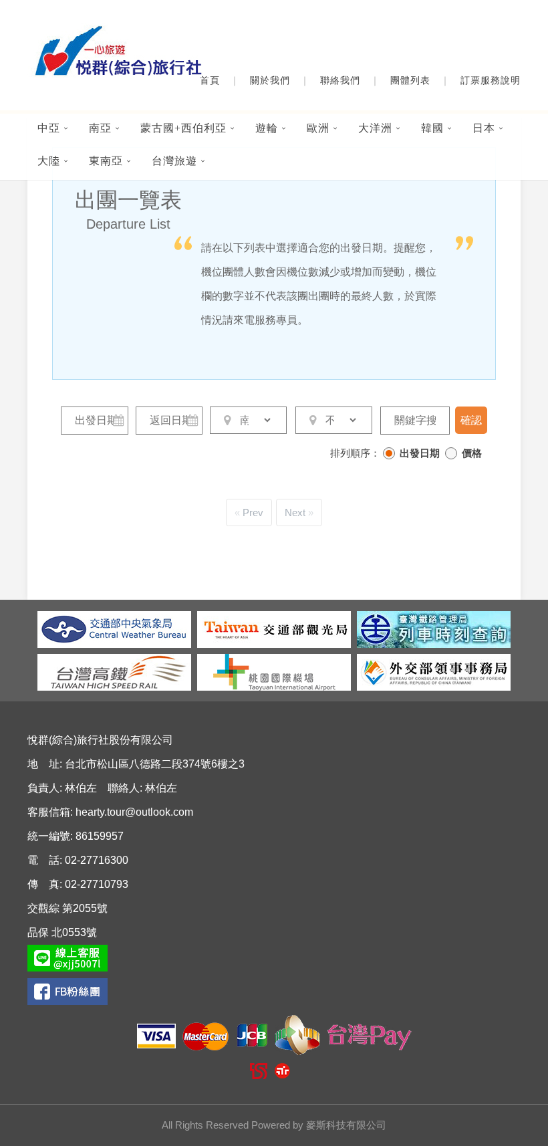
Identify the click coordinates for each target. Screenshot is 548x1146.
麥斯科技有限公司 (346, 1125)
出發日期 (420, 453)
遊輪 (266, 128)
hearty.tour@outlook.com (134, 812)
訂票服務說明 (490, 80)
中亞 (48, 128)
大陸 (48, 160)
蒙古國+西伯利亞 (183, 128)
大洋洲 (375, 128)
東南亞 (106, 160)
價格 (472, 453)
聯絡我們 (340, 80)
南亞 (100, 128)
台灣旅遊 (174, 160)
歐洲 (318, 128)
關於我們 (270, 80)
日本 (483, 128)
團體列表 (410, 80)
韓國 (432, 128)
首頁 (210, 80)
